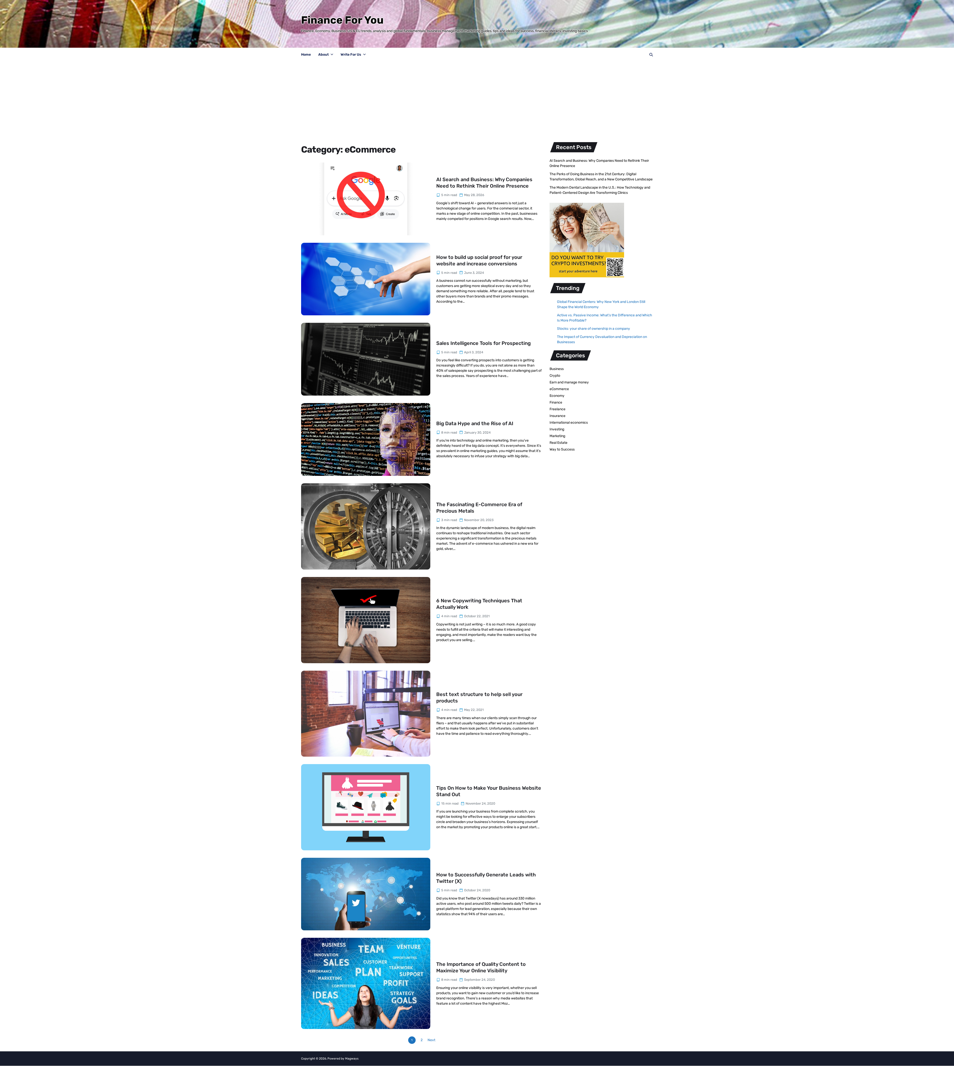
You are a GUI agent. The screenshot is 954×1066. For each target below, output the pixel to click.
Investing (557, 429)
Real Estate (558, 443)
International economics (569, 422)
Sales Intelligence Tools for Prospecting (483, 343)
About (323, 54)
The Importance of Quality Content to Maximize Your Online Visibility (481, 967)
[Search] (651, 54)
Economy (557, 396)
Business (557, 369)
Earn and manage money (569, 382)
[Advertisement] (477, 99)
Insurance (557, 416)
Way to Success (562, 449)
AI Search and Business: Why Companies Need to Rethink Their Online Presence (484, 182)
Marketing (557, 436)
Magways (351, 1058)
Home (306, 54)
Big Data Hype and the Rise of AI (474, 423)
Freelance (557, 409)
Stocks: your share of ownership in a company (593, 329)
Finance (556, 402)
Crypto (555, 375)
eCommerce (559, 389)
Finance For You (342, 20)
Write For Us (351, 54)
